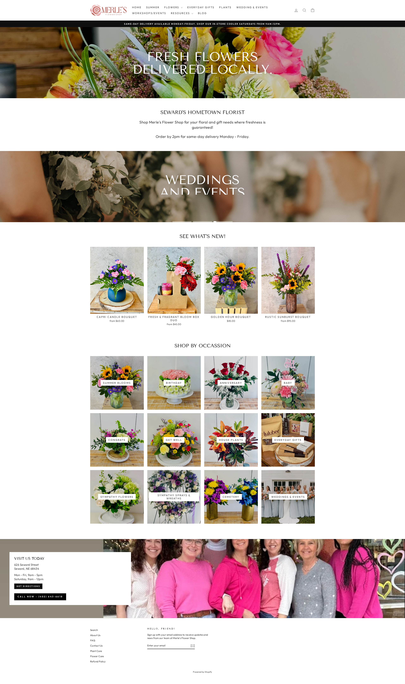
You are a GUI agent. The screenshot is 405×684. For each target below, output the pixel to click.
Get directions (28, 586)
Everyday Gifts (201, 7)
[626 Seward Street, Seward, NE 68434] (202, 578)
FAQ (92, 640)
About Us (95, 635)
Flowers (172, 7)
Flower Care (97, 656)
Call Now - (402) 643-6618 (40, 596)
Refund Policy (98, 661)
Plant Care (96, 651)
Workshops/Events (149, 13)
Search (94, 630)
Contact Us (96, 645)
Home (136, 7)
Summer (152, 7)
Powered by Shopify (202, 672)
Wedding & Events (252, 7)
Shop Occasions (202, 200)
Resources (181, 13)
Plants (225, 7)
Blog (202, 13)
